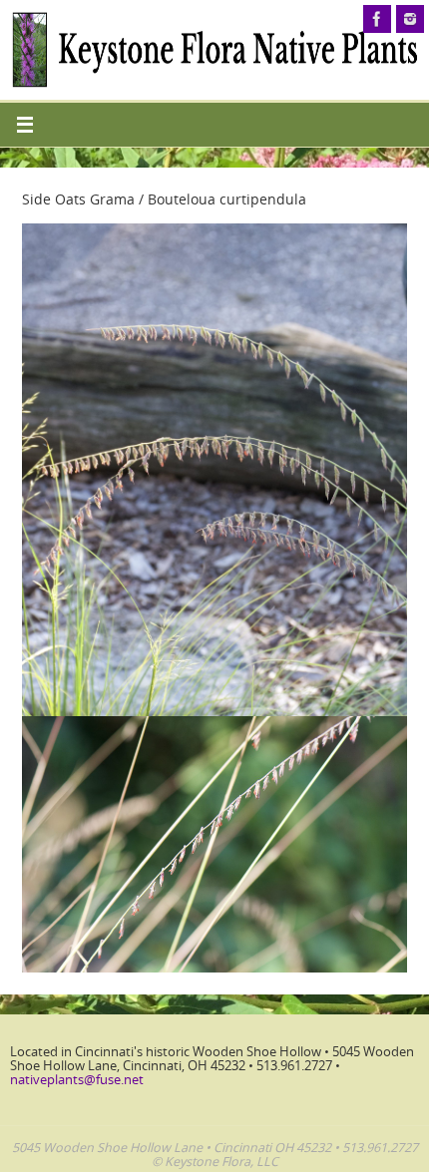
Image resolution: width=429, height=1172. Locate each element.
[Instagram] (410, 19)
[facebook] (377, 19)
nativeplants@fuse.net (77, 1079)
